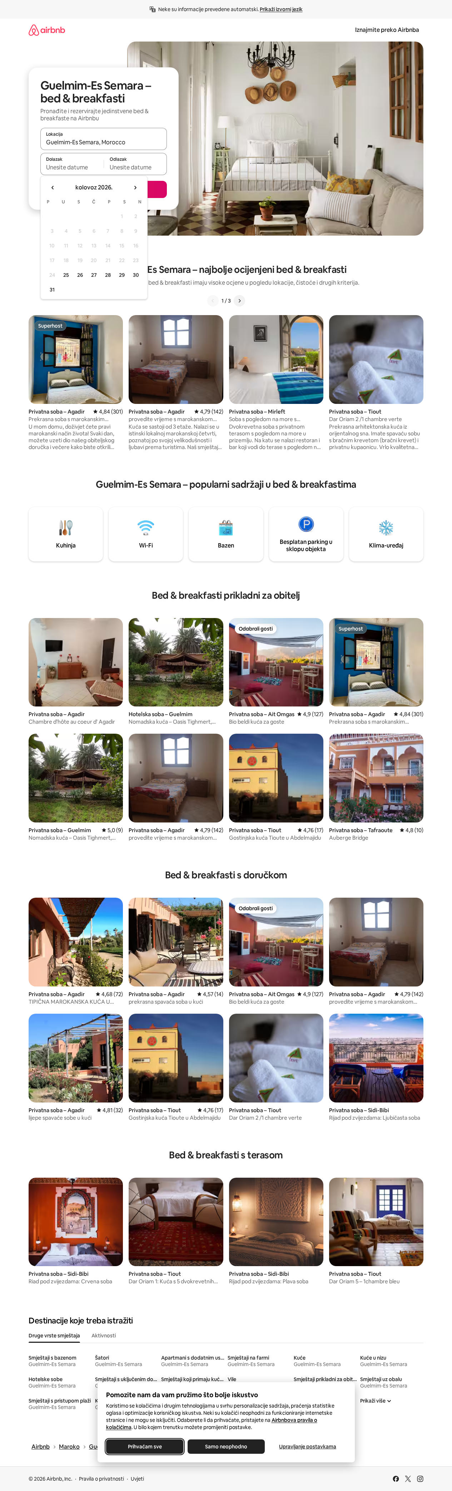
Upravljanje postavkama (307, 1446)
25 (66, 275)
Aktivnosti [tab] (103, 1335)
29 (122, 275)
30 (136, 275)
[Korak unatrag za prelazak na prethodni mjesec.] (53, 187)
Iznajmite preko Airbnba (387, 30)
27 (94, 275)
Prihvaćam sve (145, 1446)
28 (108, 275)
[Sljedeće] (239, 301)
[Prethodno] (213, 301)
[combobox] (103, 142)
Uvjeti (137, 1479)
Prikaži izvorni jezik (281, 9)
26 (80, 275)
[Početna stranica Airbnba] (47, 30)
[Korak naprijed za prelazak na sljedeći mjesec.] (135, 187)
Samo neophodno (226, 1446)
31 (52, 289)
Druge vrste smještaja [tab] (54, 1335)
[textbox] (72, 167)
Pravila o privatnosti (101, 1479)
